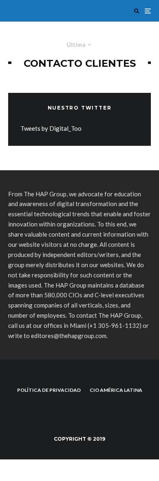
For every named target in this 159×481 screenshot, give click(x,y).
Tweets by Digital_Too (51, 128)
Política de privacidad (49, 390)
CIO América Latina (116, 390)
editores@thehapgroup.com (68, 335)
